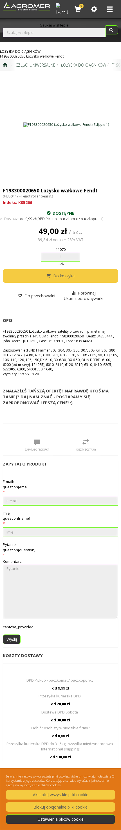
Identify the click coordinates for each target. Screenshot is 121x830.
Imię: (16, 516)
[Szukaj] (112, 29)
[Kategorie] (110, 9)
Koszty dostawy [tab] (85, 449)
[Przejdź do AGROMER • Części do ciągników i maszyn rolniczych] (5, 65)
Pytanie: (19, 547)
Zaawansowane (40, 45)
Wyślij (11, 639)
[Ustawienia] (94, 9)
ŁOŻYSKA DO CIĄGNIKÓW (83, 65)
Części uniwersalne (35, 65)
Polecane (86, 45)
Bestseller (65, 45)
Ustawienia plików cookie (61, 819)
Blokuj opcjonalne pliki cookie (60, 807)
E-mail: (16, 484)
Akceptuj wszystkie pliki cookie (60, 794)
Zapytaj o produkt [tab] (37, 449)
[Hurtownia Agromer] (61, 7)
